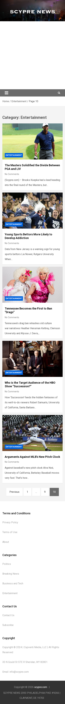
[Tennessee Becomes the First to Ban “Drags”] (32, 285)
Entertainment (14, 155)
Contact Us (8, 615)
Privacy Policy (10, 522)
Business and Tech (12, 583)
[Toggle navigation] (6, 93)
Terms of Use (9, 532)
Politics (6, 563)
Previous (14, 491)
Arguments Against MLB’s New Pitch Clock (32, 456)
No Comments (12, 174)
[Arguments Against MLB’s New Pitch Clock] (32, 433)
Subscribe (8, 625)
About (5, 541)
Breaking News (10, 573)
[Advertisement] (32, 55)
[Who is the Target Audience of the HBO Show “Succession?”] (32, 359)
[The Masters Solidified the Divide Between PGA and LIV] (32, 141)
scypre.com (40, 687)
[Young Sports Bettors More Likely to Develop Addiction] (32, 210)
